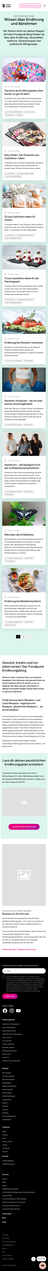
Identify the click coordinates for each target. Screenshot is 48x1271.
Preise (4, 1131)
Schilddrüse (10, 561)
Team (4, 1138)
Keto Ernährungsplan (9, 1027)
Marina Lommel (7, 1141)
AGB (3, 1252)
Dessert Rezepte (7, 1089)
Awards (4, 1145)
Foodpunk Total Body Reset (11, 1061)
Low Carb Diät (6, 1041)
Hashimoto (9, 494)
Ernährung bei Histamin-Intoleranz (23, 342)
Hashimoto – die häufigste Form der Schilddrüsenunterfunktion (22, 466)
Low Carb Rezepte (8, 1076)
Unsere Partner (7, 1195)
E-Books (5, 1135)
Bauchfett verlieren (8, 1047)
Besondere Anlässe (8, 1079)
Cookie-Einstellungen (8, 1259)
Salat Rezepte (6, 1083)
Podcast (5, 1151)
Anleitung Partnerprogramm (11, 1205)
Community (6, 1148)
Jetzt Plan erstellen (30, 6)
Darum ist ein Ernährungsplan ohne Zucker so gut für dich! (23, 92)
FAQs (4, 1182)
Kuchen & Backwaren (9, 1116)
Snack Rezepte (7, 1093)
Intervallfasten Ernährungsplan (12, 1034)
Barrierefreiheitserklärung (9, 1241)
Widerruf (4, 1248)
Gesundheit (28, 361)
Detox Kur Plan (7, 1037)
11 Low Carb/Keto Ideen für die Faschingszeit (21, 280)
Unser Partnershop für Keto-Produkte (14, 1199)
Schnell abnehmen (8, 1044)
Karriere (4, 1179)
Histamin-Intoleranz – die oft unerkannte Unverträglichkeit (24, 402)
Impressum (5, 1235)
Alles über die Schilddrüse (19, 534)
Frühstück (5, 1109)
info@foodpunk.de (8, 1164)
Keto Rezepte (6, 1073)
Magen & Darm (10, 625)
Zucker (20, 115)
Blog (4, 1218)
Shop (4, 1222)
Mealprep (5, 1113)
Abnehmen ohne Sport (9, 1051)
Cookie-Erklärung (7, 1255)
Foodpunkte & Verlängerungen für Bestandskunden (18, 1192)
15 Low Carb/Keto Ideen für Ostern (19, 218)
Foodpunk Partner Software (11, 1209)
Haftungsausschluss (7, 1245)
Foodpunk (6, 1127)
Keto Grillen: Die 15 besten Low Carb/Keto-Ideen (21, 156)
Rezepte (5, 1068)
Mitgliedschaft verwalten (10, 1189)
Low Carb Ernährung (13, 176)
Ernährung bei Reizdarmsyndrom (22, 601)
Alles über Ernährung (13, 112)
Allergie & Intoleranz (13, 361)
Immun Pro (5, 1057)
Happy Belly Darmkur (9, 1031)
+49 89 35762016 (7, 1161)
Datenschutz (5, 1238)
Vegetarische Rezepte (9, 1086)
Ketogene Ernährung (25, 173)
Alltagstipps (10, 173)
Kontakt (5, 1156)
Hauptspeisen (6, 1099)
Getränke (5, 1106)
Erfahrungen (6, 1214)
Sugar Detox (10, 115)
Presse (4, 1185)
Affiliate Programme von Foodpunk (13, 1202)
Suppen (4, 1103)
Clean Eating (29, 112)
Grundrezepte (6, 1119)
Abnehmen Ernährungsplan (11, 1024)
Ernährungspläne (8, 1020)
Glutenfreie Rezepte (8, 1096)
